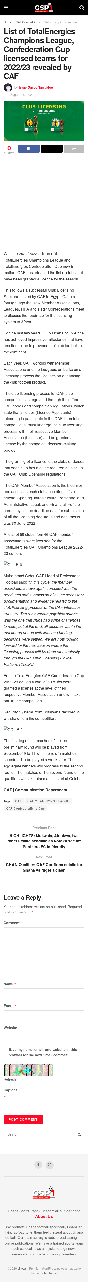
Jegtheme (50, 1273)
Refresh (10, 1079)
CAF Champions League (60, 22)
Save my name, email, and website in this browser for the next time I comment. (43, 1052)
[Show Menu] (6, 7)
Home (8, 22)
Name (10, 983)
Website (10, 1027)
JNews (22, 1268)
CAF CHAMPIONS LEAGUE (48, 801)
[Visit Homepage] (44, 7)
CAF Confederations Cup (25, 808)
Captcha (11, 1089)
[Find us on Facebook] (38, 1165)
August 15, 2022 (21, 94)
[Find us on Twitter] (50, 1165)
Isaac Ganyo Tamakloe (36, 87)
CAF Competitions (28, 22)
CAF (18, 801)
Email (10, 1005)
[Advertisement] (44, 204)
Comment (13, 922)
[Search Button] (81, 7)
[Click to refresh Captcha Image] (28, 1070)
